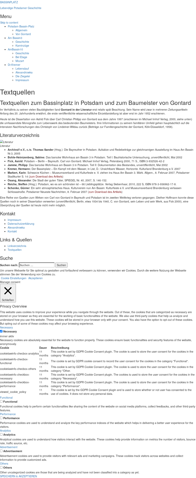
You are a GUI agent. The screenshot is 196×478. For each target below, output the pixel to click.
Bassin (15, 38)
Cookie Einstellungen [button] (13, 278)
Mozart (20, 61)
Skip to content (9, 22)
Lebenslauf (22, 68)
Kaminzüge (22, 45)
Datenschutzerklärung (21, 223)
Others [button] (4, 463)
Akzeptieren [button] (35, 278)
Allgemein (21, 30)
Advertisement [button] (8, 447)
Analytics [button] (5, 430)
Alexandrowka (24, 72)
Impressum (22, 80)
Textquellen (15, 250)
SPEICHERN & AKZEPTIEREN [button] (18, 476)
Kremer (14, 65)
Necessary (10, 331)
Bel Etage (21, 57)
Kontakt (12, 231)
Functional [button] (6, 397)
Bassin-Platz (21, 26)
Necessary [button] (6, 327)
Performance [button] (8, 414)
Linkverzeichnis (17, 246)
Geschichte (22, 42)
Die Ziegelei (23, 76)
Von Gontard (23, 34)
